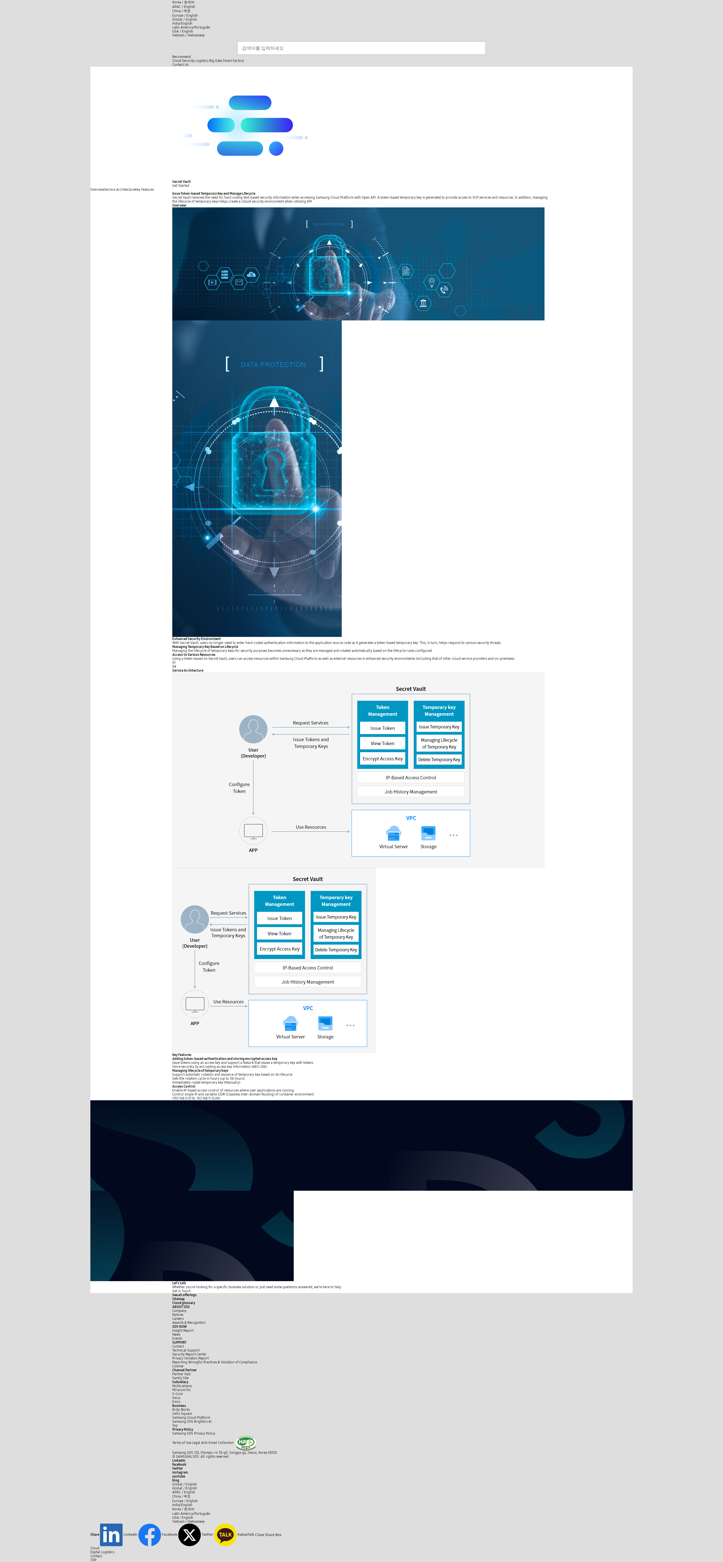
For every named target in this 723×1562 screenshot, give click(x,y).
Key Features (144, 190)
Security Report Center (189, 1354)
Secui (176, 1398)
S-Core (177, 1394)
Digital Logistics (102, 1552)
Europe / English (185, 16)
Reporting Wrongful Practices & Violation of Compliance (214, 1362)
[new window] (245, 1443)
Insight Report (182, 1331)
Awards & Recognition (189, 1323)
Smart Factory (233, 61)
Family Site (180, 1378)
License (177, 1366)
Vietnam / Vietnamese (188, 35)
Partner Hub (181, 1374)
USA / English (182, 31)
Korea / (183, 2)
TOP (93, 1560)
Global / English (184, 19)
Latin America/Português (191, 27)
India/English (182, 23)
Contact (178, 1346)
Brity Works (181, 1410)
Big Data (215, 61)
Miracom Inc (181, 1390)
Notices (177, 1315)
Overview (97, 190)
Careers (178, 1319)
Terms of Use (181, 1443)
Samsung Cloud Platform (191, 1418)
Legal (196, 1443)
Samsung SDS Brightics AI (192, 1422)
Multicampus (182, 1386)
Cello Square (182, 1414)
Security (188, 61)
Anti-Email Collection (217, 1443)
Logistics (201, 61)
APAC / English (183, 7)
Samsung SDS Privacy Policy (193, 1433)
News (176, 1335)
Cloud (176, 61)
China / (181, 11)
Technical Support (186, 1350)
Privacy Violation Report (190, 1358)
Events (177, 1338)
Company (179, 1311)
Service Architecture (119, 190)
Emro (176, 1402)
